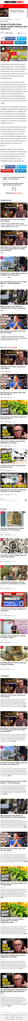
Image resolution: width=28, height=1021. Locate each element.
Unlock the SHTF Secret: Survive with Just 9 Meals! (17, 11)
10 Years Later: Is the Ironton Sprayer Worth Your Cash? (13, 466)
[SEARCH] (26, 6)
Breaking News (15, 223)
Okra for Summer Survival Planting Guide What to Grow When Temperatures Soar (11, 920)
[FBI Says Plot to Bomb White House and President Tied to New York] (14, 264)
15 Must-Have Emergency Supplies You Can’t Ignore (13, 609)
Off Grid (16, 226)
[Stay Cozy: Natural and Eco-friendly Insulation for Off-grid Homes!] (14, 519)
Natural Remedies (5, 226)
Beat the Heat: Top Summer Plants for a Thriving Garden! (13, 417)
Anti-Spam (12, 1017)
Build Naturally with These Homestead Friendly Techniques (13, 663)
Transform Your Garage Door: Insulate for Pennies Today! (13, 636)
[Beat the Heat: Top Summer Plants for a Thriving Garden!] (14, 407)
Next (27, 13)
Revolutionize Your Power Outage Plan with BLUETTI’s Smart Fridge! (13, 490)
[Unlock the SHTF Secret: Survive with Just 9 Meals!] (4, 12)
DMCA (6, 1017)
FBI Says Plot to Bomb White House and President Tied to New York (13, 274)
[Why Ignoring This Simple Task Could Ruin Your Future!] (14, 321)
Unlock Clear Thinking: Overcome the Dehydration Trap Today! (12, 442)
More (24, 706)
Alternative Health (6, 223)
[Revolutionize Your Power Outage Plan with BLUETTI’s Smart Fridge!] (14, 480)
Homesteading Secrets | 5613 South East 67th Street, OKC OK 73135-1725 (14, 1015)
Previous (1, 13)
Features (21, 223)
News (11, 226)
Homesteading (23, 225)
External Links (20, 1017)
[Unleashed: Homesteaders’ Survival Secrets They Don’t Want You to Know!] (14, 572)
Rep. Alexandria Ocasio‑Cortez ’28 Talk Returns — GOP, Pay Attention (13, 282)
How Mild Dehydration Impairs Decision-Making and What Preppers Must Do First (13, 991)
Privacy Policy (19, 1019)
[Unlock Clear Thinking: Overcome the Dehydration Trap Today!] (14, 431)
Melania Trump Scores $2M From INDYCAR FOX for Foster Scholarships (13, 307)
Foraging (3, 225)
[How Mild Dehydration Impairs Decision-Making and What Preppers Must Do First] (14, 980)
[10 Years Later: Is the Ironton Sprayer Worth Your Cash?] (14, 456)
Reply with (26, 500)
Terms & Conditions (10, 1019)
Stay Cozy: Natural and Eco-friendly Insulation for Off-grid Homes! (12, 529)
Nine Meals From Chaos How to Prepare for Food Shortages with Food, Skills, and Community (13, 248)
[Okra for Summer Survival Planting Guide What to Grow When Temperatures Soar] (14, 909)
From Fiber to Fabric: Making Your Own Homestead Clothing (13, 556)
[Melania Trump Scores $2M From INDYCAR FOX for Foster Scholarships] (14, 297)
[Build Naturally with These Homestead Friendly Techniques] (14, 653)
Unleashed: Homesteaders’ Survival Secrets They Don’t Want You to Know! (13, 583)
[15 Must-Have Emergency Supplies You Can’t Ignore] (14, 599)
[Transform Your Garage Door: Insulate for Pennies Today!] (14, 626)
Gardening (8, 225)
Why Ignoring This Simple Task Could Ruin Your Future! (12, 332)
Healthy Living (15, 225)
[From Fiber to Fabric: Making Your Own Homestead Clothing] (14, 545)
